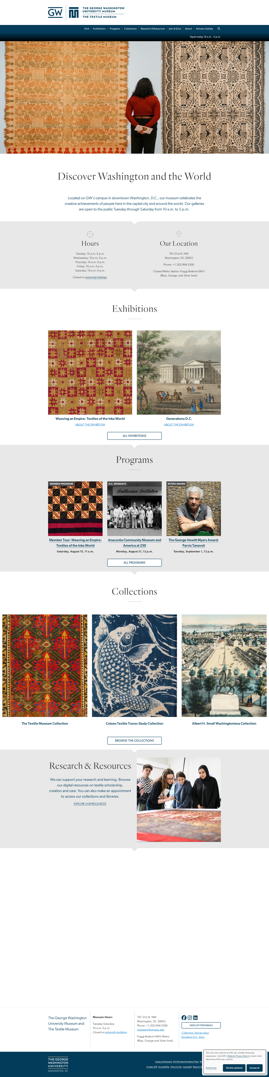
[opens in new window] (184, 1020)
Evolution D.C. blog (193, 1037)
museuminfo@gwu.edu (150, 1029)
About (188, 28)
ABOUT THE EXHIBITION (90, 424)
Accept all (255, 1068)
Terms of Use (176, 1067)
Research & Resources (153, 28)
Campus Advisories (163, 1062)
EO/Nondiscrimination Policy (186, 1062)
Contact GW (151, 1067)
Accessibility (163, 1067)
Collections (130, 28)
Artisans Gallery (204, 28)
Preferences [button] (211, 1068)
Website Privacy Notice (238, 1056)
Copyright (187, 1067)
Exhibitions (99, 28)
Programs (115, 28)
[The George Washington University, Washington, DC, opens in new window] (58, 1064)
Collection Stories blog (195, 1033)
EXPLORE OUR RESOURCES (90, 803)
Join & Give (175, 28)
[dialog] (235, 1062)
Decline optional (234, 1068)
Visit (86, 28)
